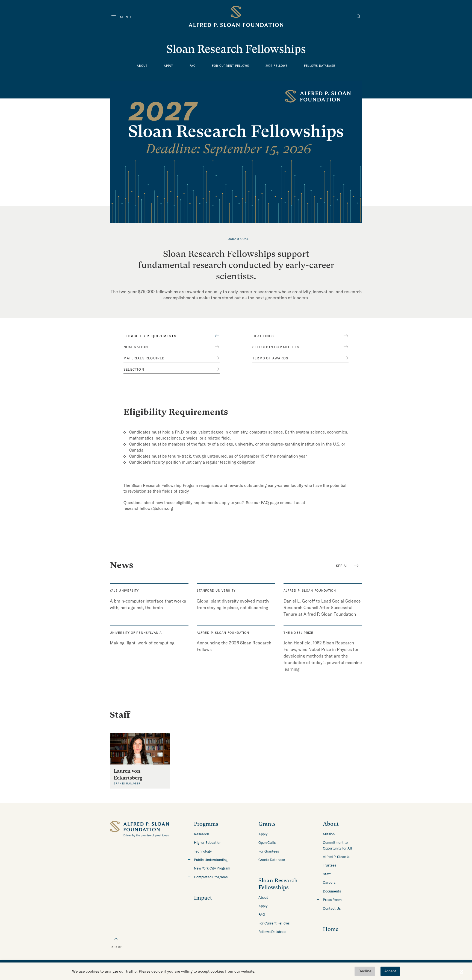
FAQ (193, 66)
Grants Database (271, 859)
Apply (168, 66)
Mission (329, 834)
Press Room (332, 899)
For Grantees (268, 851)
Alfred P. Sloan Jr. (336, 856)
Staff (327, 874)
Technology (203, 851)
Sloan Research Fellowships (278, 883)
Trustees (329, 865)
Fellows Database (319, 66)
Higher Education (207, 842)
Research (201, 834)
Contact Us (332, 908)
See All (343, 566)
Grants (267, 824)
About (142, 66)
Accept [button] (390, 971)
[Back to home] (236, 17)
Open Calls (267, 842)
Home (330, 929)
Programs (206, 824)
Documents (332, 891)
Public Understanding (211, 859)
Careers (329, 882)
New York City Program (212, 868)
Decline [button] (364, 971)
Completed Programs (211, 877)
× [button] (461, 971)
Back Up (116, 947)
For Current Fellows (230, 66)
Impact (203, 898)
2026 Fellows (277, 66)
